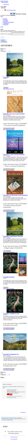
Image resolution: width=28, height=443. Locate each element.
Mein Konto (6, 4)
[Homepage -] (18, 15)
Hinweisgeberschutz (13, 417)
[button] (14, 7)
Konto (2, 26)
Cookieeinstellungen (5, 417)
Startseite (3, 39)
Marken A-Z (3, 41)
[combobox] (18, 34)
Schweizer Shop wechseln (11, 397)
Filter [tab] (2, 377)
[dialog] (14, 433)
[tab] (14, 401)
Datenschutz (20, 417)
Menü (2, 16)
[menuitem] (5, 18)
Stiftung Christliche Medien (8, 419)
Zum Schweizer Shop (11, 10)
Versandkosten (23, 412)
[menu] (14, 21)
